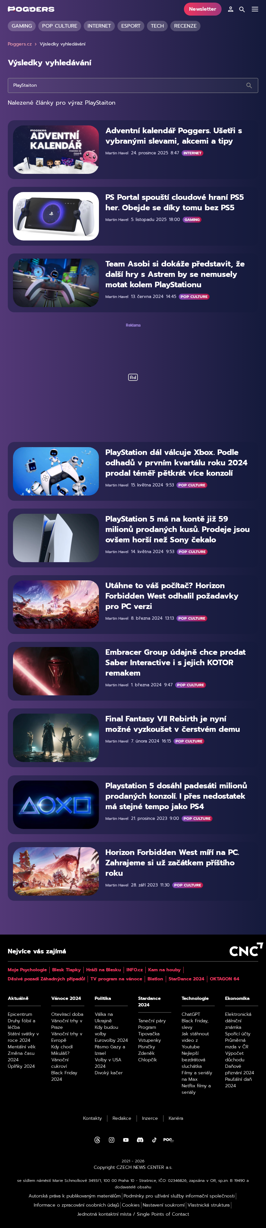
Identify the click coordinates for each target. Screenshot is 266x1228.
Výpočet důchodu (234, 1056)
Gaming (22, 26)
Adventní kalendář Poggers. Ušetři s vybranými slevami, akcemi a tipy (173, 136)
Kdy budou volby (106, 1030)
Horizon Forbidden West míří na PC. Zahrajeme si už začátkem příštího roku (172, 863)
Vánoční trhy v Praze (66, 1024)
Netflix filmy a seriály (196, 1089)
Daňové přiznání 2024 (239, 1069)
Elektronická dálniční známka (238, 1021)
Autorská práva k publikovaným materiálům (75, 1196)
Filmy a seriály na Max (197, 1076)
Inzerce (150, 1118)
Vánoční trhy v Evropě (66, 1037)
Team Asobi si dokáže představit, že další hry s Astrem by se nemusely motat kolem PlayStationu (175, 274)
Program (147, 1027)
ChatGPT (191, 1014)
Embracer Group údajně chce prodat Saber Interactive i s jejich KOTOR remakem (175, 662)
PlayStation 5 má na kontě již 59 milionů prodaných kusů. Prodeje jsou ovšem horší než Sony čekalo (177, 529)
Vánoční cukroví (59, 1063)
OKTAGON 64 (224, 979)
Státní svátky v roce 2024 (23, 1037)
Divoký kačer (109, 1073)
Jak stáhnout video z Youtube (195, 1040)
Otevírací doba (67, 1014)
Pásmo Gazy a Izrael (110, 1050)
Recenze (185, 26)
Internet (99, 26)
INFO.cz (135, 970)
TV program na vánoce (116, 979)
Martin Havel (116, 153)
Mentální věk (22, 1047)
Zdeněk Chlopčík (147, 1056)
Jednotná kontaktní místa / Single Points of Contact (133, 1214)
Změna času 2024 (21, 1056)
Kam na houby (164, 970)
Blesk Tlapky (66, 970)
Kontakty (92, 1118)
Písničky (146, 1047)
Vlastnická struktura (208, 1205)
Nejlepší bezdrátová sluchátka (193, 1060)
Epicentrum (20, 1014)
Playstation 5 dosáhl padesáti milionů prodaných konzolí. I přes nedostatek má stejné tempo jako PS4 (176, 796)
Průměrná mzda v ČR (236, 1043)
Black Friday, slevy (195, 1024)
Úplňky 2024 (21, 1066)
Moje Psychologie (27, 970)
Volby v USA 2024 (108, 1063)
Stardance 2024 (149, 1001)
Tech (157, 26)
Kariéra (176, 1118)
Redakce (122, 1118)
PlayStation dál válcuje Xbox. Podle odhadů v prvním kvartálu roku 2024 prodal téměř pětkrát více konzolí (176, 462)
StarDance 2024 (186, 979)
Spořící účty (237, 1034)
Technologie (195, 998)
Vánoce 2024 (66, 998)
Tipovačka (149, 1034)
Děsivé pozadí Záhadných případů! (46, 979)
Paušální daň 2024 (238, 1082)
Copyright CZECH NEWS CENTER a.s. (133, 1167)
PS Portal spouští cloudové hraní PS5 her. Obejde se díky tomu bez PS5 (174, 202)
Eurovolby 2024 (111, 1040)
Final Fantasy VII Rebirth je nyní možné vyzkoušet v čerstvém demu (172, 724)
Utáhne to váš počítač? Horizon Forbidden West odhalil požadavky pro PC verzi (171, 596)
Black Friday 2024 (64, 1076)
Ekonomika (237, 998)
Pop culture (59, 26)
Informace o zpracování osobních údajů (76, 1205)
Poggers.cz (20, 44)
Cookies (131, 1205)
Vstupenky (149, 1040)
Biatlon (155, 979)
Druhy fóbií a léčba (21, 1024)
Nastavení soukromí (164, 1205)
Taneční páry (152, 1021)
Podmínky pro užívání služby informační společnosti (179, 1196)
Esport (130, 26)
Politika (103, 998)
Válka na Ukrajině (104, 1017)
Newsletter (202, 9)
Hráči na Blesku (103, 970)
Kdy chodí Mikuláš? (62, 1050)
